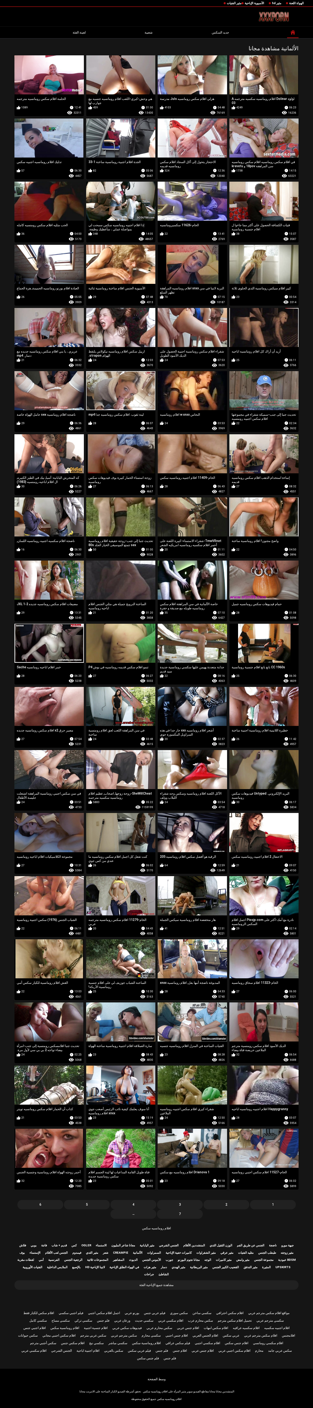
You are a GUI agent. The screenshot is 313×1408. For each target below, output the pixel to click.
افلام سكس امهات (216, 1328)
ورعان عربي (122, 1320)
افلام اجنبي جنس (34, 1328)
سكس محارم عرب (200, 1320)
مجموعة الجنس (264, 1259)
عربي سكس (231, 1335)
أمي (41, 1259)
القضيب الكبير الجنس (225, 1267)
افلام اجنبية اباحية (88, 1350)
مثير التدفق (251, 1267)
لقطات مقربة (25, 1259)
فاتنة (44, 1245)
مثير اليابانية (147, 1245)
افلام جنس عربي (188, 1328)
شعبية (149, 32)
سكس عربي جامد (280, 1350)
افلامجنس (288, 1335)
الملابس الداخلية (57, 1267)
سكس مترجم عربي (124, 1335)
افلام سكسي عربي (170, 1320)
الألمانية (138, 1252)
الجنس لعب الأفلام (56, 1252)
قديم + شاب (59, 1245)
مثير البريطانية (199, 1267)
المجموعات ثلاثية (97, 1259)
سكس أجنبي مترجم (43, 1343)
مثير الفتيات (234, 3)
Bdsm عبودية (287, 1259)
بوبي (34, 1245)
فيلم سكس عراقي (177, 1343)
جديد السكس (220, 32)
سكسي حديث (144, 1320)
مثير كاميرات (224, 1259)
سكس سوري (179, 1313)
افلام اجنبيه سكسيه (277, 1328)
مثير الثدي (92, 1252)
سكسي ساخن (201, 1313)
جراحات (149, 1274)
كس (74, 1245)
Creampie (120, 1252)
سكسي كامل (38, 1320)
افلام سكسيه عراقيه (246, 1328)
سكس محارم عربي (159, 1328)
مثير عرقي (226, 1252)
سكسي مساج (61, 1320)
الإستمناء (35, 1252)
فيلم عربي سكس (139, 1350)
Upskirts (283, 1267)
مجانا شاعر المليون (123, 1245)
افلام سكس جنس (73, 1343)
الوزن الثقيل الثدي (221, 1245)
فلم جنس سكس (148, 1358)
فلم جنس (103, 1320)
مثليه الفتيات (246, 1252)
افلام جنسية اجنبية (96, 1328)
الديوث (133, 1259)
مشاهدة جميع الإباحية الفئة (156, 1285)
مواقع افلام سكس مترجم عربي (269, 1313)
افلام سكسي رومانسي (268, 1343)
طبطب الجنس (267, 1252)
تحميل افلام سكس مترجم (235, 1320)
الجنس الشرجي (169, 1245)
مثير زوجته (287, 1252)
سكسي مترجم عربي (270, 1320)
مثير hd (276, 3)
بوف (22, 1252)
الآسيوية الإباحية (254, 3)
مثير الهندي (178, 1267)
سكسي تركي (83, 1320)
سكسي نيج (96, 1343)
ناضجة (273, 1245)
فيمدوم (76, 1252)
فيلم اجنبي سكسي (71, 1313)
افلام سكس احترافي (230, 1313)
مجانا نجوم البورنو (189, 1259)
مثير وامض (243, 1259)
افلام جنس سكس (236, 1343)
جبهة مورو (287, 1245)
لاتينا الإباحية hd (95, 1267)
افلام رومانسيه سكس (156, 1228)
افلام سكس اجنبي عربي (234, 1350)
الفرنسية (54, 1259)
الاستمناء (101, 1245)
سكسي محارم (151, 1335)
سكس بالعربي (113, 1350)
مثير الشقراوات (206, 1252)
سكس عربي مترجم (93, 1335)
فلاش (22, 1245)
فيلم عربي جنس (154, 1313)
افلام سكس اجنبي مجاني (59, 1335)
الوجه (207, 1259)
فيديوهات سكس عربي (127, 1328)
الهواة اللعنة (296, 3)
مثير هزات (150, 1267)
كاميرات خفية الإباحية (179, 1252)
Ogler (86, 1245)
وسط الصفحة (157, 1379)
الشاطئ (164, 1274)
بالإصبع (76, 1267)
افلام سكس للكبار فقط (38, 1313)
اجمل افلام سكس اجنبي (104, 1313)
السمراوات (154, 1252)
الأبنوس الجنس (151, 1259)
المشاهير (118, 1259)
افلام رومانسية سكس (64, 1328)
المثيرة (266, 1267)
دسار (164, 1267)
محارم (259, 1350)
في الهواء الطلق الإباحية (124, 1267)
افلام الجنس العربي (205, 1335)
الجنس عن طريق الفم (250, 1245)
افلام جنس (180, 1350)
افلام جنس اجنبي (176, 1335)
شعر (105, 1252)
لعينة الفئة (79, 32)
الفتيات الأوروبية (32, 1267)
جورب (169, 1259)
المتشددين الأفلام (194, 1245)
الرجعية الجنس (73, 1259)
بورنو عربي (132, 1313)
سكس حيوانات (28, 1335)
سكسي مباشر (117, 1343)
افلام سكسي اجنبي (207, 1343)
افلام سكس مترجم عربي (260, 1335)
